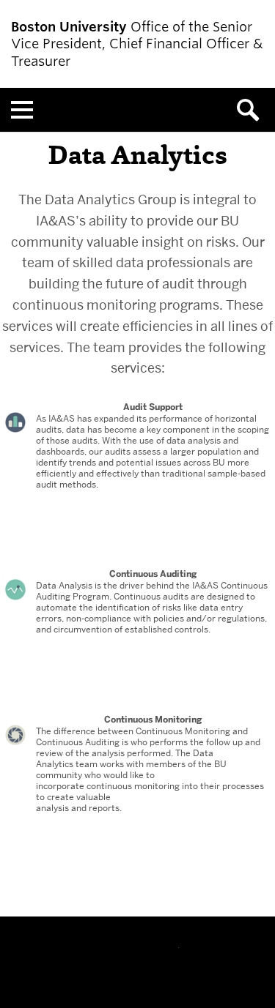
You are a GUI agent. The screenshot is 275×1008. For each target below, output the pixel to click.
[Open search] (253, 110)
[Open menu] (22, 110)
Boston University (138, 956)
